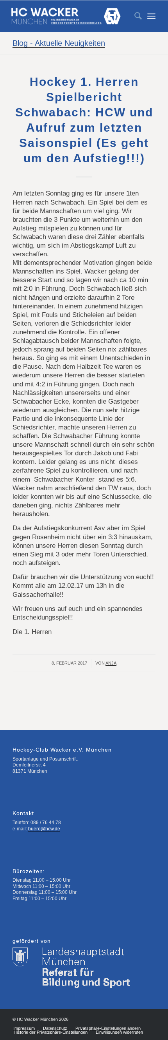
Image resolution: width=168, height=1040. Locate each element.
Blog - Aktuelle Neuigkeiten (59, 43)
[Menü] (151, 16)
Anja (110, 663)
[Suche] (134, 16)
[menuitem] (134, 16)
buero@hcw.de (44, 829)
